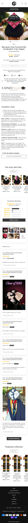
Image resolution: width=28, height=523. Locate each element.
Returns (14, 495)
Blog (14, 497)
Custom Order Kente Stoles (14, 492)
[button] (11, 55)
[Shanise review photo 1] (14, 403)
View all (14, 171)
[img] (6, 256)
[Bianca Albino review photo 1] (14, 295)
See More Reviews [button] (14, 438)
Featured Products (14, 490)
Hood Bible (14, 499)
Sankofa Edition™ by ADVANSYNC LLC (14, 512)
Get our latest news (13, 507)
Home (13, 44)
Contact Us (14, 503)
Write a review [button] (14, 220)
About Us (14, 501)
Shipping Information (14, 156)
